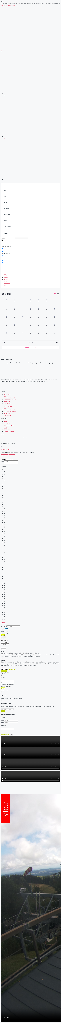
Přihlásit (6, 233)
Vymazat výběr (4, 669)
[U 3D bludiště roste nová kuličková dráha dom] (19, 369)
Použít (2, 635)
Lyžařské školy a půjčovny (10, 399)
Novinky (5, 421)
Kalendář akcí (7, 423)
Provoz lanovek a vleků (9, 398)
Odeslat (3, 711)
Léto (5, 190)
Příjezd (2, 461)
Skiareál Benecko (8, 394)
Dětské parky (7, 401)
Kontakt (6, 220)
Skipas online (7, 226)
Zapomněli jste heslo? (6, 686)
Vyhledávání (4, 671)
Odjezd (2, 463)
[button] (2, 658)
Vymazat (3, 622)
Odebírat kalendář (30, 347)
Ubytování (6, 208)
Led (4, 342)
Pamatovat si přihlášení (8, 684)
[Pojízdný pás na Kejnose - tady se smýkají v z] (31, 369)
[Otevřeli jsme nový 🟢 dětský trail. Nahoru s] (54, 369)
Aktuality (6, 202)
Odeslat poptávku (5, 734)
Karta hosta (7, 214)
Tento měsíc (30, 342)
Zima (5, 196)
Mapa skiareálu (7, 403)
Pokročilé (3, 637)
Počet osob (3, 626)
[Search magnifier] (2, 240)
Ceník (5, 396)
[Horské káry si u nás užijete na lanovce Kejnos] (42, 369)
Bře (57, 342)
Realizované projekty (9, 425)
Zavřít (11, 734)
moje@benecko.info (5, 449)
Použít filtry (11, 669)
